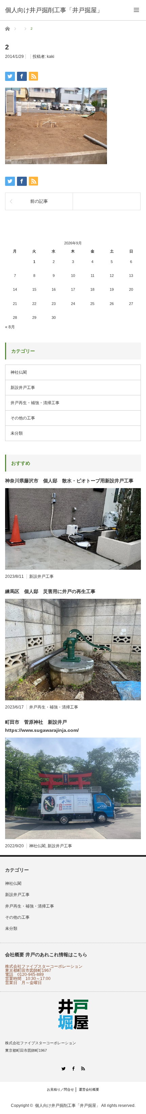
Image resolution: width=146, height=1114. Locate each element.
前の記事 (39, 201)
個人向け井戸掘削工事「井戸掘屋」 (67, 1105)
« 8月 (10, 327)
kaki (50, 56)
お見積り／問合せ (60, 1089)
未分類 (17, 433)
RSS (83, 1068)
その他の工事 (23, 418)
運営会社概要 (89, 1089)
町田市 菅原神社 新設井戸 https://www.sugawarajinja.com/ (42, 726)
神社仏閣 (19, 372)
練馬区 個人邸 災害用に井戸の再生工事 (50, 591)
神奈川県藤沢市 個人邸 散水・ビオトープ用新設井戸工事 (69, 480)
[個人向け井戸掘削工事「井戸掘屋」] (54, 10)
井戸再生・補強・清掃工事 (35, 402)
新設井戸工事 (23, 387)
